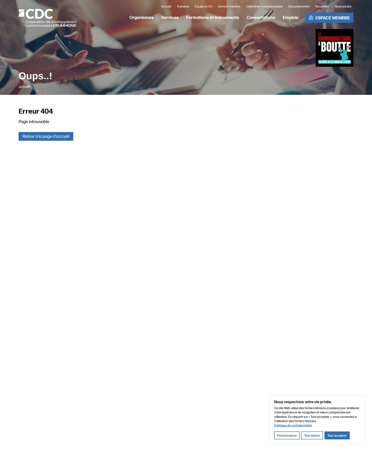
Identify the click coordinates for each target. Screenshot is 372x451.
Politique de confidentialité (293, 426)
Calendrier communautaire (264, 7)
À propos (183, 7)
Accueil (166, 7)
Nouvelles (322, 7)
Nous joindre (343, 7)
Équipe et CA (203, 7)
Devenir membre (229, 7)
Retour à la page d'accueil (45, 136)
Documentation (299, 7)
